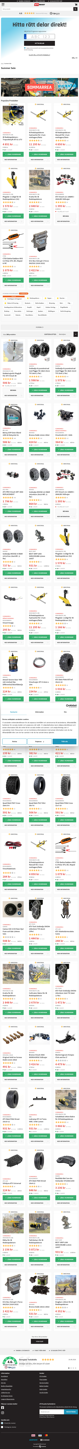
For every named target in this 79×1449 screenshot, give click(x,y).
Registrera (71, 1412)
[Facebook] (19, 1407)
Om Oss (3, 1383)
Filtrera (39, 327)
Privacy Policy (43, 1417)
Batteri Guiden (44, 1386)
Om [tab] (65, 712)
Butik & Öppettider (6, 1386)
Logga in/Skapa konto (7, 1399)
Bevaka (66, 216)
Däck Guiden (43, 1389)
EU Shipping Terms (6, 1396)
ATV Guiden (43, 1376)
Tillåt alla (64, 741)
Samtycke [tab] (13, 712)
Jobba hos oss (5, 1392)
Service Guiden (44, 1383)
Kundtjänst (4, 1376)
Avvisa (14, 741)
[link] (39, 1363)
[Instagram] (19, 1412)
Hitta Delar (39, 43)
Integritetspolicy (6, 1389)
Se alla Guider (44, 1392)
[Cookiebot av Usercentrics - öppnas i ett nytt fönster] (68, 705)
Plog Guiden (43, 1379)
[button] (39, 13)
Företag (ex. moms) (10, 1427)
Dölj (73, 58)
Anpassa (38, 741)
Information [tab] (39, 712)
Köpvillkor (4, 1379)
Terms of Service (50, 1417)
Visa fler (39, 1341)
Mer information (11, 159)
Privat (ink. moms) (9, 1423)
